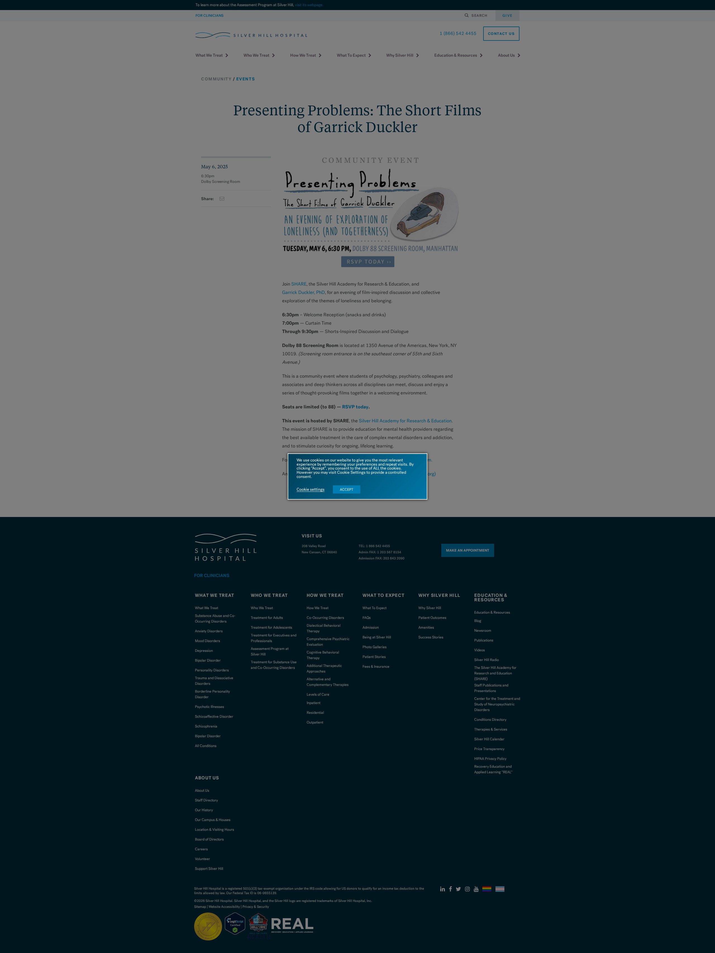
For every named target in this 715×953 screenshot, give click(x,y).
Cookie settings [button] (311, 489)
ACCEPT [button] (346, 489)
